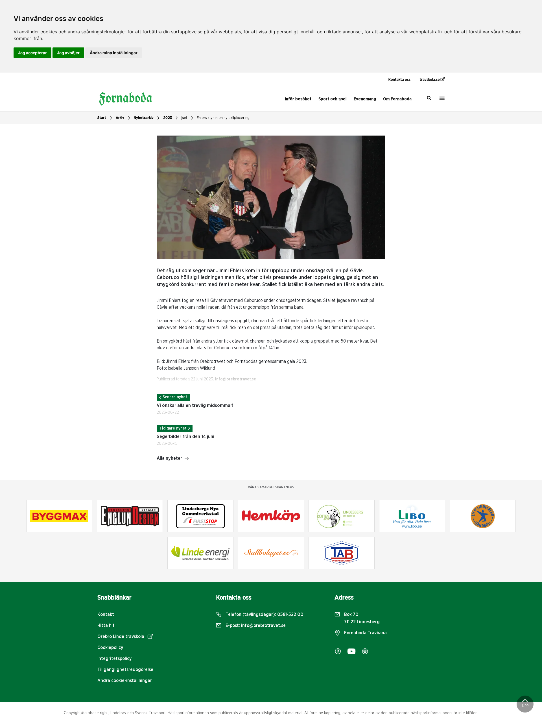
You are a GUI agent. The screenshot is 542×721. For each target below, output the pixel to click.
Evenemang (365, 99)
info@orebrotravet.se (235, 379)
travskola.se (430, 80)
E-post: (255, 625)
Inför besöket (298, 99)
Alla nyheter (169, 458)
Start (101, 118)
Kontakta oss (399, 80)
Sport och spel (332, 99)
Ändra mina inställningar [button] (113, 52)
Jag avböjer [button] (68, 52)
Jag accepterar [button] (32, 52)
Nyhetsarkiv (144, 118)
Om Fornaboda (397, 99)
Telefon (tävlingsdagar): (263, 614)
